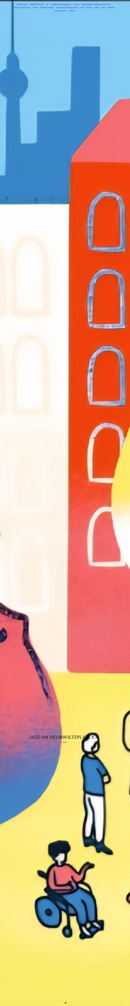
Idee (47, 4)
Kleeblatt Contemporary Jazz (22, 7)
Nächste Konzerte (22, 4)
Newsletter (72, 11)
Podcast (35, 7)
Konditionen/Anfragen (47, 7)
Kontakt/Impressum (60, 11)
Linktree (96, 7)
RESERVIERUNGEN (37, 4)
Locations (76, 4)
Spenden (89, 7)
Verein (82, 7)
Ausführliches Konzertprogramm (61, 4)
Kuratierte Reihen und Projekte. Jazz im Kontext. (96, 4)
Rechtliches (110, 7)
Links (103, 7)
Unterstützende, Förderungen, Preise (67, 7)
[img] (65, 503)
